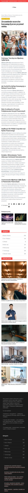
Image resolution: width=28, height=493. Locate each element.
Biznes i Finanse (8, 15)
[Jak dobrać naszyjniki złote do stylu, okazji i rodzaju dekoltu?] (14, 291)
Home (2, 15)
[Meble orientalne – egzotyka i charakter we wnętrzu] (14, 354)
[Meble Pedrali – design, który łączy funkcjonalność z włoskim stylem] (14, 375)
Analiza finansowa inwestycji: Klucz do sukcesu (20, 223)
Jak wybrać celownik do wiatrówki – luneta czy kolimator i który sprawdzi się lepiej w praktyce (13, 343)
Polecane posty (7, 258)
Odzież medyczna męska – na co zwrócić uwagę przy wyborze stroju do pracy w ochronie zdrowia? (14, 321)
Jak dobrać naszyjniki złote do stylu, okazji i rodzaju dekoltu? (13, 300)
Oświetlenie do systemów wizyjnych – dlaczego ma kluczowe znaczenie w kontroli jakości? (12, 279)
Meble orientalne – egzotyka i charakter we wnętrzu (12, 364)
